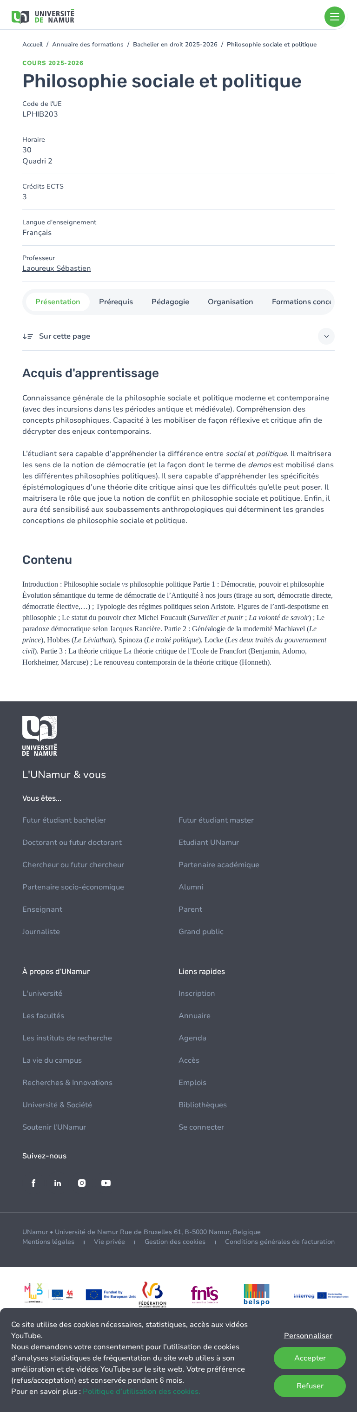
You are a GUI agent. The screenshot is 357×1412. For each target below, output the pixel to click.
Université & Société (57, 1105)
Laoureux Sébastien (56, 268)
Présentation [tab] (57, 302)
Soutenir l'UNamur (54, 1127)
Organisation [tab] (230, 302)
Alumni (191, 887)
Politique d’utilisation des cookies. (141, 1391)
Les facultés (43, 1016)
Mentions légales (48, 1241)
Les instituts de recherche (67, 1038)
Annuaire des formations (88, 44)
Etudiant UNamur (208, 842)
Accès (188, 1060)
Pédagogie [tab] (170, 302)
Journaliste (41, 932)
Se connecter (201, 1127)
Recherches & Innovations (67, 1083)
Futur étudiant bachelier (64, 820)
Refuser (310, 1386)
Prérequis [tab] (116, 302)
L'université (42, 993)
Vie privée (109, 1241)
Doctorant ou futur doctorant (72, 842)
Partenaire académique (218, 865)
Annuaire (194, 1016)
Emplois (192, 1083)
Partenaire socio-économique (73, 887)
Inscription (196, 993)
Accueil (32, 44)
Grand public (201, 932)
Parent (190, 909)
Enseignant (42, 909)
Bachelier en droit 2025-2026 (175, 44)
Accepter (310, 1358)
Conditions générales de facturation (280, 1241)
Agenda (192, 1038)
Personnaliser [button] (308, 1336)
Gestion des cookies (175, 1241)
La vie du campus (52, 1060)
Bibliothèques (202, 1105)
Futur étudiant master (216, 820)
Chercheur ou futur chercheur (73, 865)
